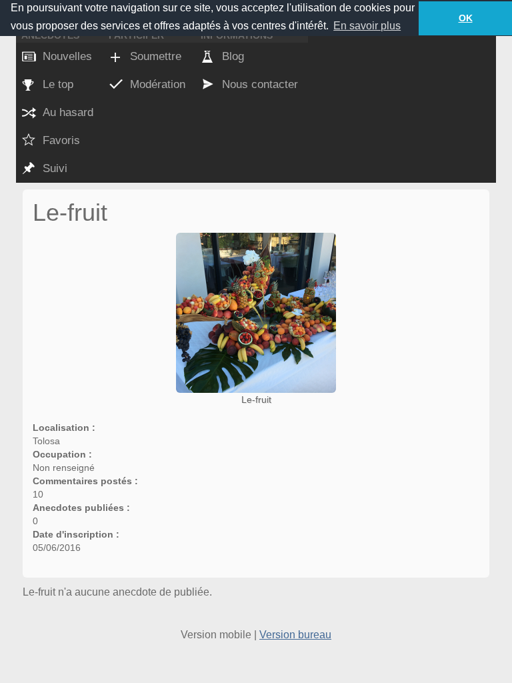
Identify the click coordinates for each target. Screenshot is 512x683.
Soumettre (155, 56)
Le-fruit (256, 399)
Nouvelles (67, 56)
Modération (157, 84)
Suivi (55, 168)
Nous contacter (260, 84)
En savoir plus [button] (367, 25)
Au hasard (68, 112)
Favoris (61, 140)
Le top (58, 84)
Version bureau (295, 634)
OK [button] (466, 18)
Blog (233, 56)
